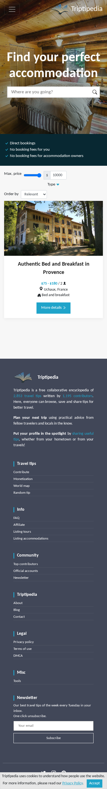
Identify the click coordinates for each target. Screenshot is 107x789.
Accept (94, 783)
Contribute (21, 472)
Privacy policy (23, 642)
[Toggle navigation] (12, 9)
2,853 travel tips (27, 396)
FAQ (16, 518)
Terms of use (22, 649)
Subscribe (53, 738)
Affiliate (19, 525)
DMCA (18, 656)
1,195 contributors (77, 396)
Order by (11, 194)
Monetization (23, 479)
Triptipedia (86, 9)
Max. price (12, 174)
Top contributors (25, 564)
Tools (17, 681)
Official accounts (25, 571)
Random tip (21, 493)
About (17, 603)
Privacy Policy (72, 783)
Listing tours (22, 532)
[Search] (95, 92)
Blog (16, 610)
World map (21, 486)
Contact (19, 617)
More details (52, 308)
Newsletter (21, 578)
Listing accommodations (30, 538)
